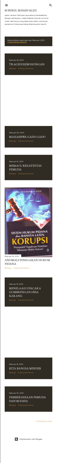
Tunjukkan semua (17, 42)
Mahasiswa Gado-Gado (27, 137)
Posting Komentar (26, 68)
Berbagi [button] (12, 68)
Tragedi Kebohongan (26, 64)
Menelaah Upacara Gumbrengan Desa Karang (25, 292)
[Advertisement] (28, 100)
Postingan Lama (44, 421)
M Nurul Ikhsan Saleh (21, 10)
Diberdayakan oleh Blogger (30, 439)
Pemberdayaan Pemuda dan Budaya (27, 399)
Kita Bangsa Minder (25, 368)
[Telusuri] (50, 4)
